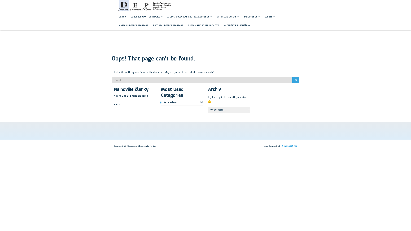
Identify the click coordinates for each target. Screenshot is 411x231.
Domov (122, 16)
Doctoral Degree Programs (168, 25)
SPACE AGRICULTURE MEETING (131, 96)
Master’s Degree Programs (133, 25)
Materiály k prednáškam (237, 25)
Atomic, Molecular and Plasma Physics (188, 16)
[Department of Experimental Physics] (114, 3)
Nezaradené (169, 102)
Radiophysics (251, 16)
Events (269, 16)
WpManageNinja (289, 146)
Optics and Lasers (227, 16)
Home (117, 105)
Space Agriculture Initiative (203, 25)
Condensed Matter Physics (146, 16)
